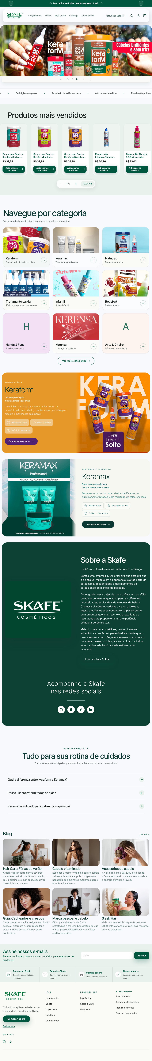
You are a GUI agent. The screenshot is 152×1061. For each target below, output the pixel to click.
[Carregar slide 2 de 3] (72, 79)
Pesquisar (85, 1009)
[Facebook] (71, 709)
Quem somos (88, 15)
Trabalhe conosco (125, 1007)
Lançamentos (35, 15)
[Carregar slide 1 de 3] (68, 79)
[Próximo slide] (84, 79)
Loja (48, 992)
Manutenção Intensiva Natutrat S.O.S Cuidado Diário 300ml (74, 156)
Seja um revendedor (126, 1013)
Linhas (48, 15)
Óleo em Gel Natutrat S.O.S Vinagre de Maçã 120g (106, 156)
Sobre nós (9, 1026)
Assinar (141, 955)
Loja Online (60, 15)
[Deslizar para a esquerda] (60, 184)
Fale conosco (123, 996)
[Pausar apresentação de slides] (91, 79)
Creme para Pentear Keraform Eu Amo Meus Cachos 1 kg (13, 156)
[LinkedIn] (90, 709)
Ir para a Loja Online (97, 659)
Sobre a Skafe (87, 1004)
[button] (131, 15)
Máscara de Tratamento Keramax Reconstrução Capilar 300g (137, 156)
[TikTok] (81, 709)
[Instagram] (61, 709)
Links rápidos (88, 992)
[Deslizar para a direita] (76, 184)
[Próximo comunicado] (141, 3)
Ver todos (144, 834)
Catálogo (73, 15)
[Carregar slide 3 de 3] (77, 79)
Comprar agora (16, 1018)
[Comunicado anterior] (11, 3)
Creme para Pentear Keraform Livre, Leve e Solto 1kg (43, 156)
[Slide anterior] (60, 79)
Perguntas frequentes (127, 1002)
